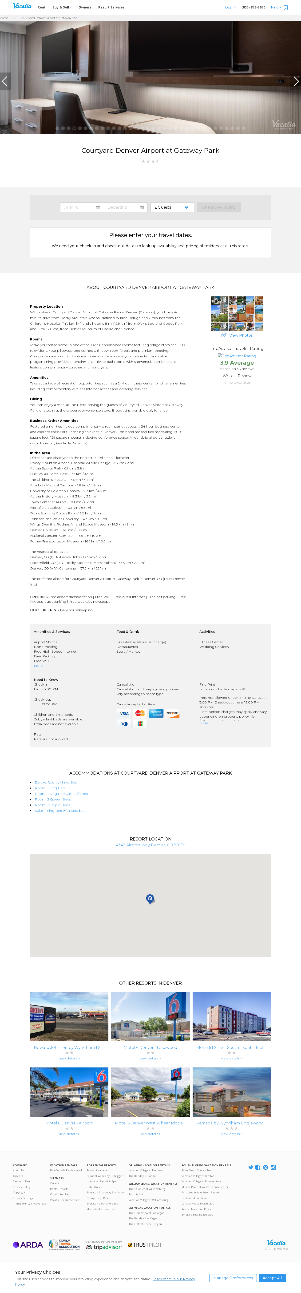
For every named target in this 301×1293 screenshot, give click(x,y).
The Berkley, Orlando (142, 1176)
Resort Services (111, 7)
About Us (18, 1170)
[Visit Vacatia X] (250, 1168)
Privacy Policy (21, 1187)
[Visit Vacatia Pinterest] (266, 1168)
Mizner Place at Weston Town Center (205, 1187)
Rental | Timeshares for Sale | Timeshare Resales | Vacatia (276, 1242)
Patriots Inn (136, 1194)
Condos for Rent (60, 1194)
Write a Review (237, 376)
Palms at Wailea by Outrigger (105, 1176)
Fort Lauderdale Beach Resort (200, 1192)
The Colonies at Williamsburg (147, 1189)
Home (4, 18)
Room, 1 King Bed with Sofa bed (61, 794)
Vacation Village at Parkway (146, 1170)
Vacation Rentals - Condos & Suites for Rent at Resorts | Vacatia (22, 5)
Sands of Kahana (97, 1170)
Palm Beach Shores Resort (198, 1170)
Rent (42, 7)
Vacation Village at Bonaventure (202, 1181)
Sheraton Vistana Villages (102, 1203)
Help (275, 7)
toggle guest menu (173, 207)
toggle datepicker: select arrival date (82, 207)
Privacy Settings (23, 1198)
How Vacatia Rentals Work (66, 1170)
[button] (5, 81)
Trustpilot (145, 1245)
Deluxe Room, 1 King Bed (56, 782)
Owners (85, 7)
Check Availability (219, 207)
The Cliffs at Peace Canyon (145, 1224)
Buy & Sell (61, 7)
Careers (18, 1176)
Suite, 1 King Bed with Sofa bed (60, 810)
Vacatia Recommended (64, 1200)
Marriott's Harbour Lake (101, 1209)
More (38, 665)
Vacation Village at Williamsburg (148, 1200)
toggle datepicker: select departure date (125, 207)
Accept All (272, 1278)
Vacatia (54, 1183)
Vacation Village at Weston (198, 1176)
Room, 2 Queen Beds (53, 799)
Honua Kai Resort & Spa (101, 1181)
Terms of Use (21, 1181)
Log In (230, 7)
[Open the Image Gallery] (237, 329)
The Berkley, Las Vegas (143, 1218)
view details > (69, 1058)
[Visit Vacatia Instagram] (274, 1168)
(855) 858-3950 (253, 7)
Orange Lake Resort (99, 1198)
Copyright (19, 1192)
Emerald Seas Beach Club (197, 1214)
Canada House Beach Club (198, 1203)
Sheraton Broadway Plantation (106, 1192)
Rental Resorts (59, 1189)
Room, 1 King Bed (50, 788)
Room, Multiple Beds (52, 805)
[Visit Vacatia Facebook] (258, 1168)
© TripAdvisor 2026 (237, 382)
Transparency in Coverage (29, 1203)
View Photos (240, 335)
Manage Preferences (233, 1278)
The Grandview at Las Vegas (146, 1213)
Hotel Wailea (94, 1187)
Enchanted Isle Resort (195, 1198)
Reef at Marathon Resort (197, 1209)
